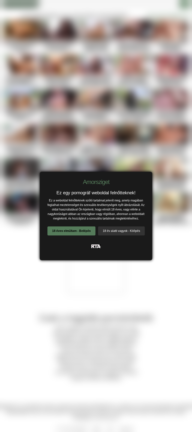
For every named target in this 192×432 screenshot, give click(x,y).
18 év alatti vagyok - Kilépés (121, 230)
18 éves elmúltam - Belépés (71, 230)
